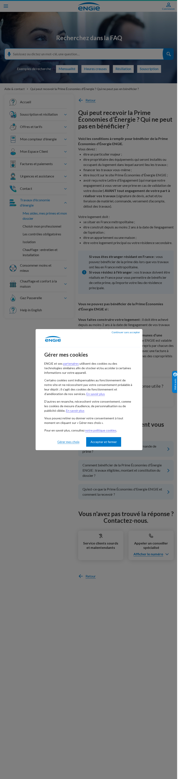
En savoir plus (95, 394)
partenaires (71, 363)
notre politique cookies (100, 430)
